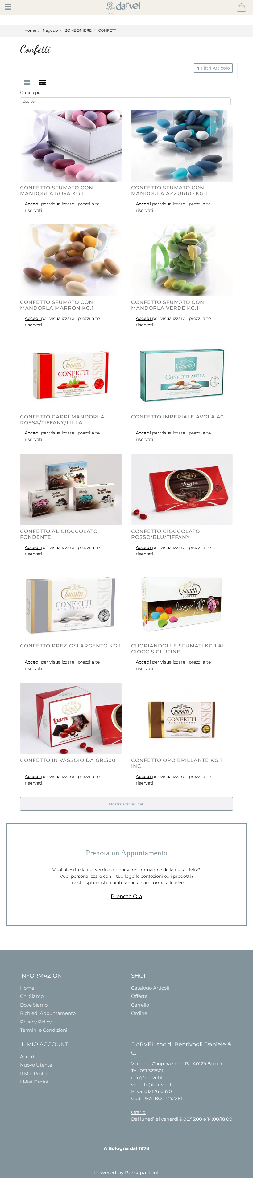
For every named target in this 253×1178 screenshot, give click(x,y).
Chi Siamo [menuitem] (32, 996)
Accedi (33, 204)
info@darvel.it (147, 1077)
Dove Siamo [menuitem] (34, 1005)
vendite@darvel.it (151, 1084)
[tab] (27, 83)
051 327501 (151, 1071)
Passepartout (142, 1173)
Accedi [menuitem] (27, 1056)
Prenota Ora (126, 896)
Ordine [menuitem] (139, 1013)
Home (30, 30)
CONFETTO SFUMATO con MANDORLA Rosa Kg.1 (56, 190)
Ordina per (31, 92)
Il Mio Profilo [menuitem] (34, 1073)
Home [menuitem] (27, 988)
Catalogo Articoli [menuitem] (150, 988)
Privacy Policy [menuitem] (36, 1022)
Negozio (50, 30)
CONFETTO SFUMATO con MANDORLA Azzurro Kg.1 (169, 190)
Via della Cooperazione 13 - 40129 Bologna (178, 1064)
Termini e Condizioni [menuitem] (43, 1030)
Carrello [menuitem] (140, 1005)
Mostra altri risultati (126, 804)
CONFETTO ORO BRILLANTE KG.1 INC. (176, 763)
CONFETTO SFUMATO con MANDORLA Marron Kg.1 (57, 305)
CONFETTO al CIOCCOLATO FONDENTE (59, 534)
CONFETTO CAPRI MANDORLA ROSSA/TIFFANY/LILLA (62, 420)
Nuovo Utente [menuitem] (36, 1065)
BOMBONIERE (78, 30)
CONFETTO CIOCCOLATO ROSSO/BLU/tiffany (165, 534)
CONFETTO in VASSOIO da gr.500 (68, 760)
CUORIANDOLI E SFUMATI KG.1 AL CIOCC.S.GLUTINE (178, 649)
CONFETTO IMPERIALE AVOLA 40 (177, 417)
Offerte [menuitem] (139, 996)
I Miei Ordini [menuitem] (34, 1082)
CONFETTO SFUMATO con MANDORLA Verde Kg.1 (167, 305)
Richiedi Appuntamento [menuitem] (48, 1013)
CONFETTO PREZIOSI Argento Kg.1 (70, 646)
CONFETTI (108, 30)
